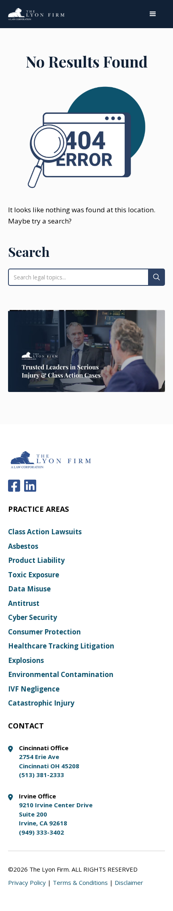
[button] (153, 14)
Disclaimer (129, 882)
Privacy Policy (27, 882)
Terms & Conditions (80, 882)
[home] (36, 14)
